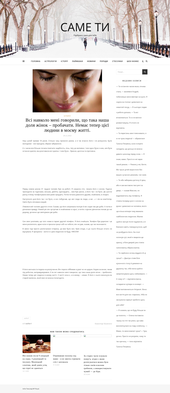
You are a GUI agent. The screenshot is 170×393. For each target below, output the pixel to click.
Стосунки (117, 61)
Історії (64, 61)
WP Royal (35, 389)
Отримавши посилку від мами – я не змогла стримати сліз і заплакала (66, 359)
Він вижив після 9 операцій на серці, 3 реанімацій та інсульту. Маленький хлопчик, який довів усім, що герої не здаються (36, 362)
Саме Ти (85, 27)
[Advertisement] (67, 170)
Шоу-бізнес (133, 61)
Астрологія (51, 61)
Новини (91, 61)
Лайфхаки (77, 61)
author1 (26, 318)
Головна (35, 61)
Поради (104, 61)
